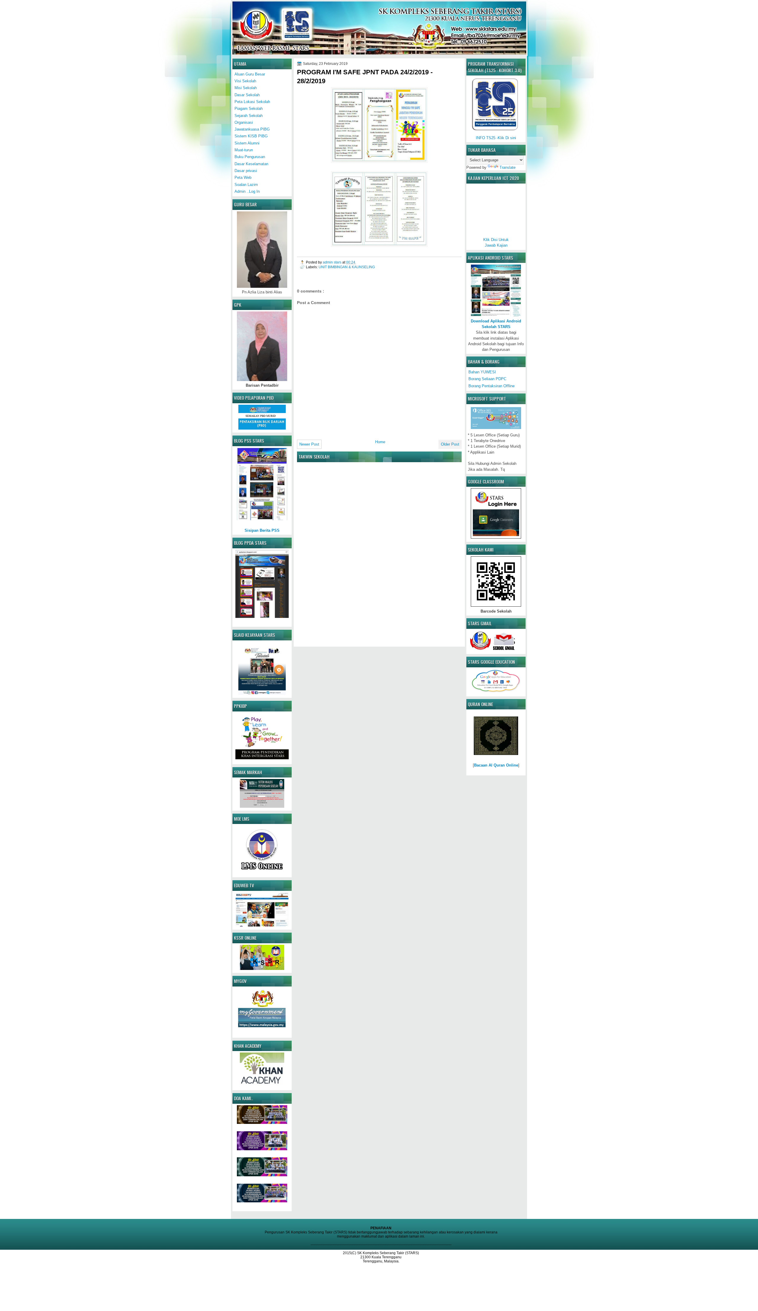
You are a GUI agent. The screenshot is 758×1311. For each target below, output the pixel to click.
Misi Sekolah (246, 88)
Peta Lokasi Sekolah (252, 101)
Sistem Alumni (247, 143)
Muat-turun (244, 150)
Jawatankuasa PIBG (252, 129)
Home (380, 442)
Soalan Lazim (246, 184)
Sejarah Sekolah (249, 115)
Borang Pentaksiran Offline (491, 386)
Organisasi (244, 122)
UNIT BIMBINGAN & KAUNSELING (347, 267)
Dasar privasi (246, 170)
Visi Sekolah (245, 81)
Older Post (450, 444)
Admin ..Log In (247, 191)
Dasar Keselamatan (251, 164)
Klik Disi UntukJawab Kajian (496, 242)
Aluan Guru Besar (250, 74)
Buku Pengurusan (250, 157)
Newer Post (309, 444)
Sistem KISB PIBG (251, 136)
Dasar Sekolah (247, 95)
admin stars (332, 262)
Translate (507, 167)
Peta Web (243, 177)
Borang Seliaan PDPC (487, 379)
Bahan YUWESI (482, 372)
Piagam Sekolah (249, 108)
